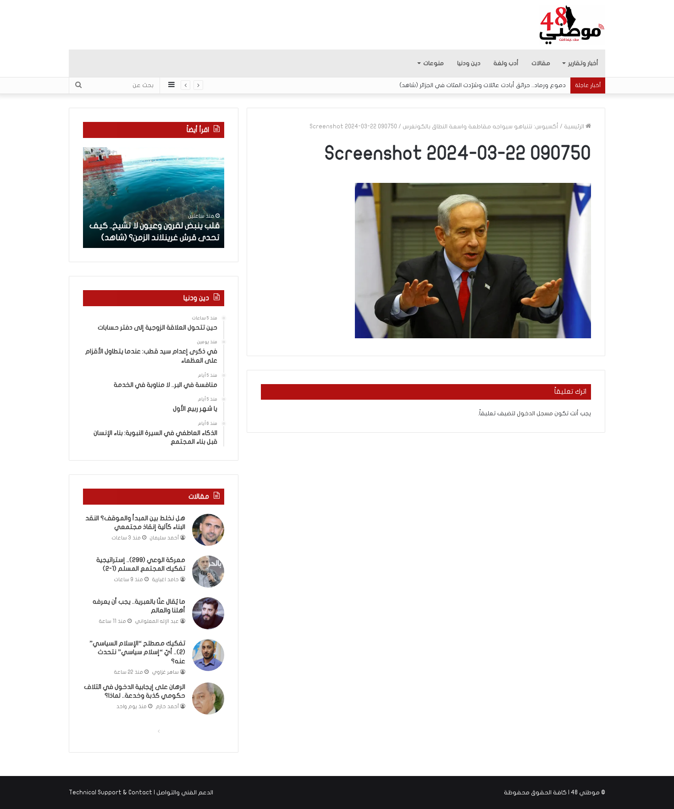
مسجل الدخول (535, 413)
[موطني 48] (572, 25)
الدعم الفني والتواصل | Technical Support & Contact (141, 792)
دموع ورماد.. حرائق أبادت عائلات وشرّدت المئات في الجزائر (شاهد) (482, 85)
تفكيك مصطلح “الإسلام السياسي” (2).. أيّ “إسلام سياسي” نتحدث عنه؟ (137, 652)
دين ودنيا (469, 63)
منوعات (433, 63)
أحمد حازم (167, 706)
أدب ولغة (506, 63)
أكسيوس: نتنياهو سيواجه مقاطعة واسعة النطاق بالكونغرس (480, 126)
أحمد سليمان (164, 537)
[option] (153, 197)
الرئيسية (575, 126)
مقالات (540, 63)
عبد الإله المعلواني (157, 621)
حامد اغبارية (165, 579)
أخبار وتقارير (583, 63)
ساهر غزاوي (165, 672)
